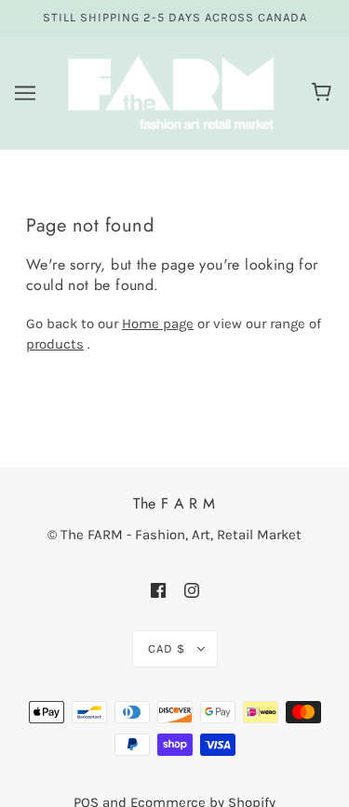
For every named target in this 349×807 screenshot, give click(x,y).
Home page (158, 323)
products (55, 344)
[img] (158, 590)
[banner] (171, 91)
